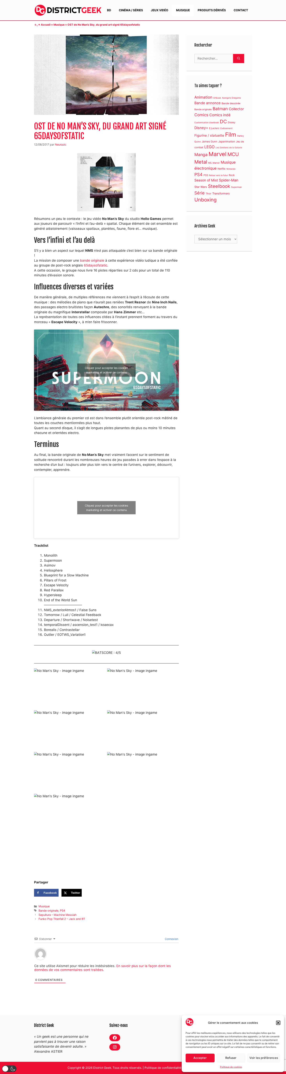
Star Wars (200, 186)
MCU (233, 154)
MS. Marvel (214, 162)
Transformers (221, 193)
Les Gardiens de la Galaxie (229, 147)
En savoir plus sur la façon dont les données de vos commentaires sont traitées (102, 968)
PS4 (62, 910)
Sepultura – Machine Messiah (58, 914)
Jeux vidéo (159, 10)
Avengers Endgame (231, 98)
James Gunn (209, 141)
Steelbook (219, 186)
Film (230, 134)
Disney (231, 122)
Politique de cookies (231, 1066)
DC (223, 121)
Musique (183, 10)
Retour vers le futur (218, 175)
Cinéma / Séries (131, 10)
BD (109, 10)
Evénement (226, 128)
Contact (241, 10)
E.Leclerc (214, 128)
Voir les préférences (263, 1058)
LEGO (209, 146)
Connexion (171, 938)
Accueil (46, 24)
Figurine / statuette (209, 135)
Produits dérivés (212, 10)
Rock (232, 175)
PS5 (206, 175)
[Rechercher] (238, 58)
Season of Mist (206, 180)
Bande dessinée (231, 103)
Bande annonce (207, 103)
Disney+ (201, 128)
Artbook (217, 98)
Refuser (230, 1058)
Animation (203, 97)
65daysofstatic (95, 265)
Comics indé (220, 115)
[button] (278, 1023)
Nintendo (230, 169)
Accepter (200, 1058)
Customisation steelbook (206, 122)
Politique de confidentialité (163, 1068)
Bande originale (48, 910)
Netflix (221, 168)
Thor (208, 193)
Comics (201, 114)
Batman (220, 108)
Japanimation (226, 141)
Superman (236, 187)
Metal (200, 162)
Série (199, 192)
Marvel (217, 154)
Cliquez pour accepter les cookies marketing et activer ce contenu (106, 370)
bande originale (92, 260)
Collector (236, 109)
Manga (201, 154)
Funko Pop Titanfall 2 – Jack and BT (62, 918)
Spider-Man (228, 180)
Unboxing (205, 200)
